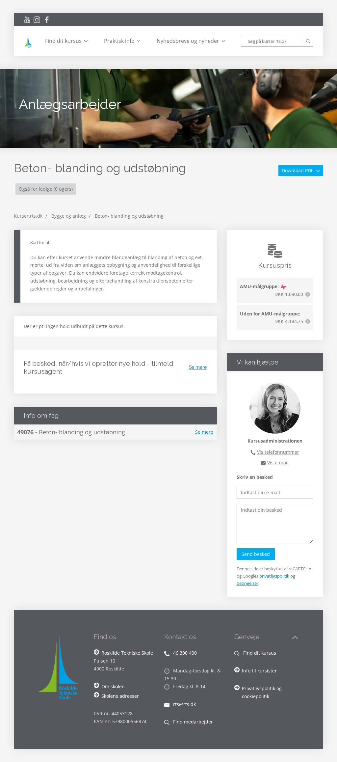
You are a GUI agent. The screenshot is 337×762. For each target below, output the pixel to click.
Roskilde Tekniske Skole (127, 653)
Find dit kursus (63, 40)
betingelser (247, 583)
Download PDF (298, 170)
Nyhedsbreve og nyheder (188, 40)
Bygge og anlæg (68, 216)
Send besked (256, 554)
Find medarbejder (192, 722)
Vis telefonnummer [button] (278, 452)
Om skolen (113, 686)
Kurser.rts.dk (28, 216)
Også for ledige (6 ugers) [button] (46, 189)
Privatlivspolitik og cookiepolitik (262, 692)
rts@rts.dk (184, 704)
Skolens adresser (120, 696)
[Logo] (29, 41)
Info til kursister (259, 670)
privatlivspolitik (274, 576)
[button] (307, 294)
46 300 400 (184, 653)
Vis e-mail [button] (278, 462)
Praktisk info (119, 40)
